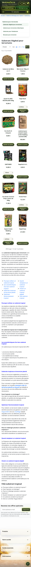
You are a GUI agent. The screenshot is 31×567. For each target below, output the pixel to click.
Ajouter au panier (8, 79)
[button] (15, 12)
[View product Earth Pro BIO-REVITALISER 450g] (8, 90)
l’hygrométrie (6, 412)
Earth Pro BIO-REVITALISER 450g (8, 99)
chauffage (17, 412)
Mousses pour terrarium (9, 35)
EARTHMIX (8, 164)
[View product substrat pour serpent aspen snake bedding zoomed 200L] (22, 122)
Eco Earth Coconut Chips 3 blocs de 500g (8, 198)
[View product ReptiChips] (22, 220)
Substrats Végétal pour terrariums (12, 24)
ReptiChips (22, 229)
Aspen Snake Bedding (8, 230)
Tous (23, 47)
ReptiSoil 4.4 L (22, 164)
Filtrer (27, 47)
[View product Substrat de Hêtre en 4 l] (8, 60)
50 (19, 47)
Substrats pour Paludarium (10, 31)
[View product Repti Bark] (22, 90)
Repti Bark (22, 99)
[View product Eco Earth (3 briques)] (8, 122)
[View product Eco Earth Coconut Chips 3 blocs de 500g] (8, 188)
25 (16, 47)
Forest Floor (23, 197)
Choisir (5, 47)
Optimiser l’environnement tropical (9, 296)
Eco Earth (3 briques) (8, 132)
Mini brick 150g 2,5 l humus (23, 70)
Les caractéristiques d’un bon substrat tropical (10, 286)
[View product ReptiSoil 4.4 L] (22, 155)
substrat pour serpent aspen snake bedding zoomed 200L (22, 134)
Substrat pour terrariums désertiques (13, 28)
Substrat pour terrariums (10, 22)
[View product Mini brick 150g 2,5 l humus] (22, 60)
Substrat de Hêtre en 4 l (8, 70)
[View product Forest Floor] (22, 188)
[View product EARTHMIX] (8, 155)
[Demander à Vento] (28, 564)
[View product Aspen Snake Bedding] (8, 220)
